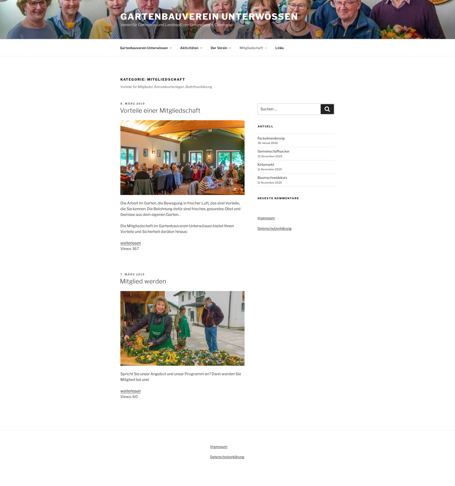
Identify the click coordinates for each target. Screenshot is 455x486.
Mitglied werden (143, 281)
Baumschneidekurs (272, 178)
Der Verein (219, 48)
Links (279, 48)
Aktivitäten (189, 48)
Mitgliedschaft (251, 48)
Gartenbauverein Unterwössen (209, 16)
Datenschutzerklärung (274, 228)
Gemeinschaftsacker (274, 151)
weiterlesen (130, 243)
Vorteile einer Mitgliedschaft (160, 110)
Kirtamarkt (266, 164)
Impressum (266, 218)
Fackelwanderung (271, 138)
